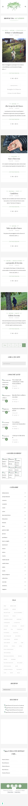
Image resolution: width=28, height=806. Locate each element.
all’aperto (19, 18)
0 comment (17, 34)
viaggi (18, 672)
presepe (5, 659)
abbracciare (13, 605)
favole (5, 629)
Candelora (14, 193)
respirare (13, 659)
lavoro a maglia (5, 541)
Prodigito (22, 790)
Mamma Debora (5, 759)
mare (22, 642)
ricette (4, 556)
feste (6, 30)
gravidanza (4, 537)
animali (14, 609)
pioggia (20, 656)
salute (17, 313)
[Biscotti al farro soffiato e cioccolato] (6, 397)
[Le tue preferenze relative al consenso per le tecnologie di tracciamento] (2, 803)
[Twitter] (13, 786)
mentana (6, 646)
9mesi (5, 605)
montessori (5, 544)
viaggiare (14, 156)
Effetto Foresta (14, 315)
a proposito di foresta (14, 263)
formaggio (19, 629)
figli (12, 629)
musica (3, 548)
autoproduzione (6, 496)
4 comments (17, 108)
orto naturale (7, 652)
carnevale (19, 619)
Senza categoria (6, 574)
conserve (4, 500)
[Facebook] (9, 786)
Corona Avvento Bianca (14, 93)
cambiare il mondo (8, 619)
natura (12, 30)
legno (15, 642)
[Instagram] (20, 786)
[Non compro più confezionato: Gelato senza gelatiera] (6, 383)
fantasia (11, 191)
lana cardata (7, 642)
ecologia (14, 625)
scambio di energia (8, 669)
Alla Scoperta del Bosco (14, 106)
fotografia (6, 632)
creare (3, 507)
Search (25, 363)
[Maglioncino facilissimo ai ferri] (6, 410)
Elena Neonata (5, 769)
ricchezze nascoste (8, 662)
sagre (16, 666)
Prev (5, 345)
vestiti (11, 672)
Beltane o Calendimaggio (14, 33)
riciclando (19, 662)
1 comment (17, 195)
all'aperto (6, 609)
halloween (17, 636)
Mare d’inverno (14, 158)
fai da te (22, 625)
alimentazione (5, 493)
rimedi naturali (5, 559)
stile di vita (19, 30)
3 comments (17, 160)
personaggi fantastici (9, 656)
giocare (4, 533)
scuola (3, 570)
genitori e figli (5, 530)
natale (20, 646)
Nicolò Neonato (5, 762)
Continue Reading (14, 73)
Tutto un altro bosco (14, 228)
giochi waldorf (7, 636)
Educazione (5, 518)
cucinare (6, 625)
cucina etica (17, 622)
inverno (16, 639)
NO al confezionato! (8, 649)
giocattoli (15, 632)
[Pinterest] (16, 78)
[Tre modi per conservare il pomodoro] (6, 424)
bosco (14, 615)
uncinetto (4, 585)
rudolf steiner (17, 260)
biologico (6, 615)
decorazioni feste (6, 515)
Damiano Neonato (6, 773)
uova (5, 672)
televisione (19, 669)
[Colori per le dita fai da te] (6, 437)
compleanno (7, 622)
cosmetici (4, 504)
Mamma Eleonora (6, 766)
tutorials (4, 582)
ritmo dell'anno (7, 666)
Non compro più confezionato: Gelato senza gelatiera (18, 381)
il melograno (7, 639)
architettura (7, 612)
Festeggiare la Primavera (14, 89)
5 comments (17, 265)
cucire (3, 511)
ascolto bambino (18, 612)
